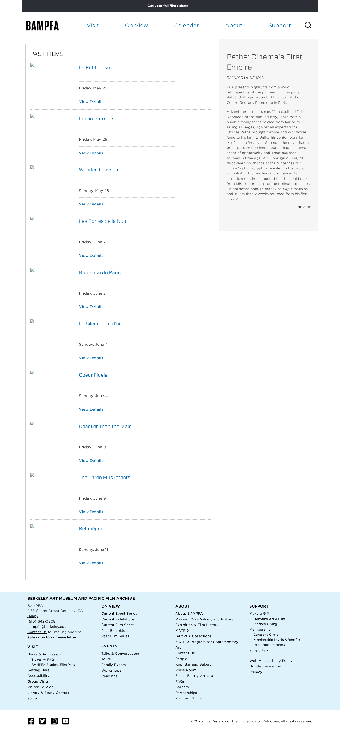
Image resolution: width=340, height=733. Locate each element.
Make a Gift (259, 613)
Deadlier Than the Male (105, 426)
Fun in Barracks (97, 119)
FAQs (180, 681)
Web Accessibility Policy (271, 661)
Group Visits (38, 681)
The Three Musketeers (104, 477)
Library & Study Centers (48, 693)
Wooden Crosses (98, 170)
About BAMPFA (189, 613)
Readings (109, 676)
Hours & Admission (44, 654)
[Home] (46, 25)
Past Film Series (115, 636)
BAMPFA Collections (193, 636)
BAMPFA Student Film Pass (53, 664)
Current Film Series (118, 625)
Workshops (111, 670)
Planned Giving (265, 624)
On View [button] (136, 25)
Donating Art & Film (269, 619)
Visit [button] (93, 25)
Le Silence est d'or (100, 324)
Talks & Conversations (120, 653)
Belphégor (90, 528)
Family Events (113, 665)
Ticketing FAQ (42, 659)
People (181, 659)
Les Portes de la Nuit (103, 221)
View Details (91, 102)
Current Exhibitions (118, 619)
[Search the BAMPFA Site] (311, 25)
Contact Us (37, 632)
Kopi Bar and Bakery (193, 664)
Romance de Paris (100, 272)
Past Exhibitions (115, 630)
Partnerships (186, 693)
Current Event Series (119, 613)
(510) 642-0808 (41, 621)
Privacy (255, 672)
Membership (260, 629)
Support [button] (280, 25)
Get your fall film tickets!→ (170, 6)
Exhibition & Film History (197, 625)
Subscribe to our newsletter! (52, 637)
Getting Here (38, 670)
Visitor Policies (40, 687)
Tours (106, 659)
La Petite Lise (94, 67)
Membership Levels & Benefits (277, 639)
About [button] (233, 25)
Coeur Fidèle (93, 375)
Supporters (259, 650)
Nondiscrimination (265, 666)
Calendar (186, 25)
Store (32, 698)
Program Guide (188, 698)
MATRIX (182, 630)
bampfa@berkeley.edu (46, 627)
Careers (182, 687)
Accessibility (38, 676)
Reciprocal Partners (269, 645)
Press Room (185, 670)
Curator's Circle (265, 634)
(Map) (32, 616)
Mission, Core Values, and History (204, 619)
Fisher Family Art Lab (194, 676)
